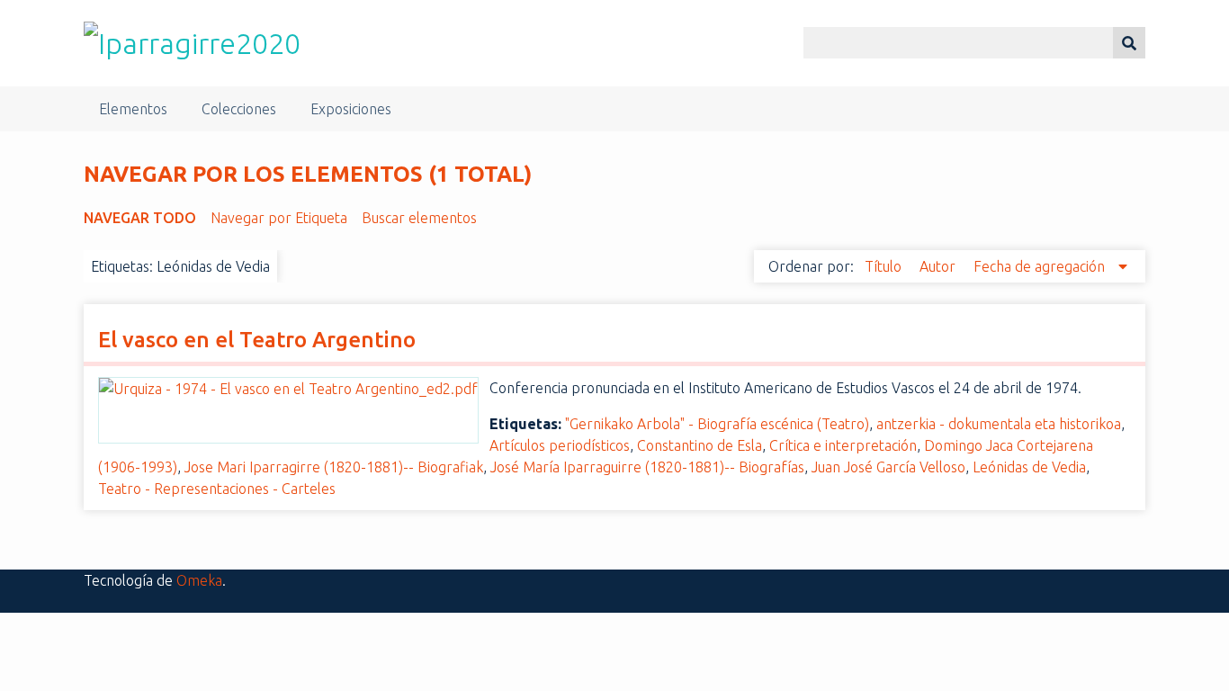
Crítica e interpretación (843, 445)
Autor (939, 266)
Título (885, 266)
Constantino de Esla (699, 445)
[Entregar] (1129, 42)
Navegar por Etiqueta (279, 218)
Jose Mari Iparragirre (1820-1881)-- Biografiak (333, 467)
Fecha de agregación (1040, 266)
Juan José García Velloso (888, 467)
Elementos (133, 109)
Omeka (199, 580)
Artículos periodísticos (559, 445)
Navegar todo (140, 218)
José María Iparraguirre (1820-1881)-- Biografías (647, 467)
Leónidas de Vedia (1029, 467)
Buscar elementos (419, 218)
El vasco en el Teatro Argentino (257, 340)
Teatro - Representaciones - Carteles (217, 488)
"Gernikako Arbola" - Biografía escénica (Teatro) (717, 424)
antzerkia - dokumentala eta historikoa (998, 424)
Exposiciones (350, 109)
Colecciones (239, 109)
